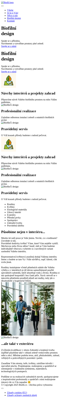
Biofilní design (14, 18)
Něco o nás (12, 15)
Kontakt (11, 21)
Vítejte (10, 10)
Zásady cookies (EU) (17, 392)
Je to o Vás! (12, 13)
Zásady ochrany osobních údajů (22, 395)
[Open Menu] (2, 5)
